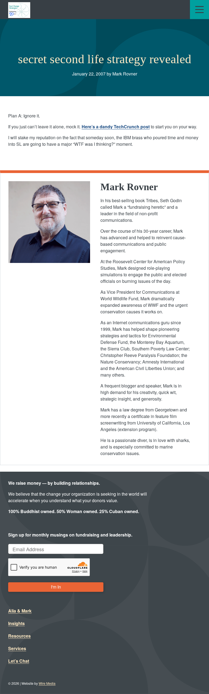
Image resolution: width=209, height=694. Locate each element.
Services (17, 648)
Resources (19, 636)
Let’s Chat (18, 661)
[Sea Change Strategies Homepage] (19, 9)
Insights (16, 623)
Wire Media (47, 683)
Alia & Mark (20, 611)
